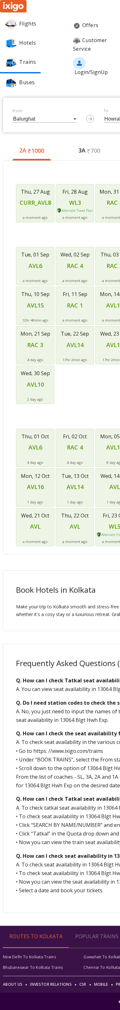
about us (12, 984)
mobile (101, 984)
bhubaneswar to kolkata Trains (33, 967)
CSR (82, 984)
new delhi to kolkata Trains (29, 957)
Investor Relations (50, 984)
